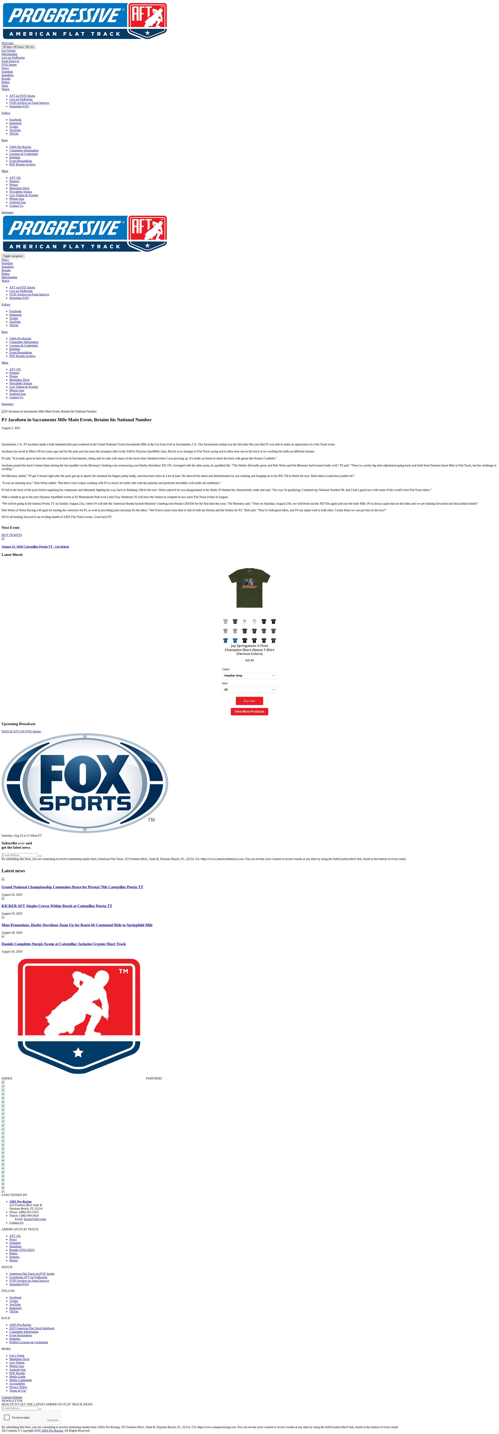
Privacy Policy (18, 1387)
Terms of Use (17, 1390)
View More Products (249, 711)
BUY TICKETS (12, 535)
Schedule (7, 71)
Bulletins (14, 157)
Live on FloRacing (13, 57)
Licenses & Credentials (23, 154)
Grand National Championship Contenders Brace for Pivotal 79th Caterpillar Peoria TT (72, 887)
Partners (14, 181)
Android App (17, 202)
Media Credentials (20, 1380)
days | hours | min (18, 46)
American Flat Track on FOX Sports (31, 1273)
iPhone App (16, 198)
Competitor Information (23, 150)
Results (6, 78)
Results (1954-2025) (22, 1250)
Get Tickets (9, 50)
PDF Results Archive (22, 164)
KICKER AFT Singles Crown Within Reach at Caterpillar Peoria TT (57, 906)
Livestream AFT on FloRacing (28, 1277)
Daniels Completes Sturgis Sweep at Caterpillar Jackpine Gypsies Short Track (64, 944)
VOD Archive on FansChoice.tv (29, 102)
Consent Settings (12, 1397)
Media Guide (17, 1376)
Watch (5, 89)
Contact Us (16, 205)
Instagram (15, 123)
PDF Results (17, 1373)
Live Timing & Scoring (23, 195)
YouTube (15, 130)
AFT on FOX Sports (22, 95)
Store (5, 85)
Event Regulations (20, 161)
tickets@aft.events (35, 1219)
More (5, 171)
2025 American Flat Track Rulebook (31, 1328)
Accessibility (17, 1383)
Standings (8, 75)
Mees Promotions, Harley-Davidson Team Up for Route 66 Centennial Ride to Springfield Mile (77, 925)
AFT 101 (15, 177)
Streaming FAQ (19, 106)
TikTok (13, 133)
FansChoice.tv (10, 61)
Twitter (13, 126)
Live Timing (17, 1362)
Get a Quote (16, 1355)
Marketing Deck (19, 188)
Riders (6, 82)
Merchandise (9, 54)
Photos (13, 184)
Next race (7, 43)
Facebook (15, 119)
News (5, 68)
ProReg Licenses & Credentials (28, 1342)
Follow (6, 113)
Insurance (7, 212)
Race (5, 140)
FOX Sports (9, 64)
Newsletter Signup (20, 191)
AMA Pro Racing (20, 147)
